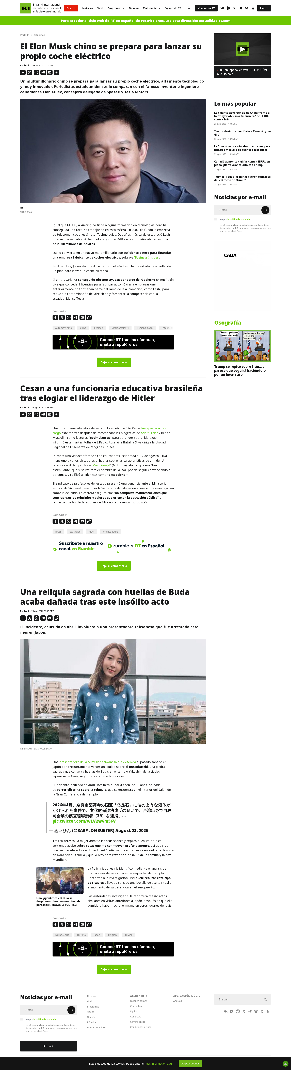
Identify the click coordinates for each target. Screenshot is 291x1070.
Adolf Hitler (149, 433)
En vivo (71, 8)
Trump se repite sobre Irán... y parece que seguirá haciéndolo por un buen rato (240, 370)
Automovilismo (63, 328)
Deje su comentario (114, 362)
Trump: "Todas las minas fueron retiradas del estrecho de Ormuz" (242, 178)
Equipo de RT (173, 8)
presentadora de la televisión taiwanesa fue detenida (97, 762)
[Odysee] (237, 1011)
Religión (112, 935)
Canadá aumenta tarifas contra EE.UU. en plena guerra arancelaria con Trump (242, 163)
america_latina (110, 531)
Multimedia (150, 8)
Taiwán (129, 935)
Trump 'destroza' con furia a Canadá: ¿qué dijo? (242, 133)
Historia (81, 935)
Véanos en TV (206, 8)
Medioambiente (120, 328)
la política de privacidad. (240, 219)
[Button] (189, 8)
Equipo (134, 1011)
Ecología (98, 328)
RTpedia (91, 1022)
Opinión (134, 8)
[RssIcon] (268, 1011)
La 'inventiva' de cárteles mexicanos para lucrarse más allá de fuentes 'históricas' (242, 148)
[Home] (25, 8)
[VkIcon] (222, 8)
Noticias (87, 8)
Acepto (236, 219)
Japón (97, 935)
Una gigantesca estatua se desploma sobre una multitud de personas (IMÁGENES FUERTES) (58, 901)
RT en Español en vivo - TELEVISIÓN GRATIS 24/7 (242, 72)
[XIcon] (234, 8)
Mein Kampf (101, 465)
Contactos (136, 1006)
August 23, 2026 (131, 830)
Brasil (58, 531)
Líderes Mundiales (97, 1027)
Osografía (227, 323)
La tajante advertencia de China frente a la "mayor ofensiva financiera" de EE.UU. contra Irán (242, 116)
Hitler (91, 531)
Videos (90, 1012)
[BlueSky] (246, 8)
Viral (100, 8)
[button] (242, 49)
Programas (114, 8)
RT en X (48, 1046)
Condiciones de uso (141, 1027)
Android (177, 1001)
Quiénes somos (138, 1001)
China (83, 328)
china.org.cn (26, 211)
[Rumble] (228, 8)
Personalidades (145, 328)
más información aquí (159, 1064)
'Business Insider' (146, 257)
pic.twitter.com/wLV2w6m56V (84, 821)
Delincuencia (62, 935)
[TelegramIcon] (240, 8)
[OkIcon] (252, 8)
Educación (74, 531)
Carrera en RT (137, 1022)
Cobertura (135, 1016)
